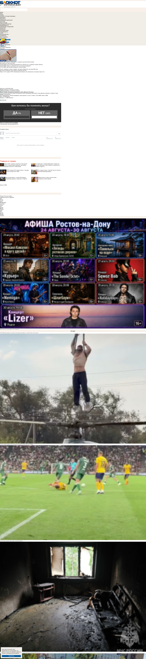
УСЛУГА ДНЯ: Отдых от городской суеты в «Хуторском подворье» (15, 65)
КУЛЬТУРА (2, 21)
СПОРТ (1, 33)
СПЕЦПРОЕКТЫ (4, 31)
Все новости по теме (5, 63)
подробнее (11, 197)
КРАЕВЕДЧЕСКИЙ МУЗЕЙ (6, 20)
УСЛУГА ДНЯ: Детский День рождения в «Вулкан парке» (13, 67)
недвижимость (15, 124)
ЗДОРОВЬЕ (3, 17)
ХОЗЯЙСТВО (3, 35)
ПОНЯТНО (11, 656)
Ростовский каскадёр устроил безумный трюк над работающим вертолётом (16, 444)
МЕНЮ (1, 12)
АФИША (2, 15)
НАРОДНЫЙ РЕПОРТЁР (5, 24)
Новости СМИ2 (3, 185)
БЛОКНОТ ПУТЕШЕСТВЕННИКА (7, 16)
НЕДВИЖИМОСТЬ (4, 25)
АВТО (1, 13)
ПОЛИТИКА (2, 29)
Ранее (13, 137)
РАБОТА (8, 39)
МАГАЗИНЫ (7, 44)
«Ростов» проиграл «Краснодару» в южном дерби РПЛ (12, 540)
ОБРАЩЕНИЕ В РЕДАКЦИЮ (6, 26)
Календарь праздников (5, 47)
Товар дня (2, 48)
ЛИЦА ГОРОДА (3, 22)
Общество (2, 88)
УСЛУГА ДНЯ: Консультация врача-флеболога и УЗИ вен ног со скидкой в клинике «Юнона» (21, 64)
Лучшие (8, 137)
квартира (2, 124)
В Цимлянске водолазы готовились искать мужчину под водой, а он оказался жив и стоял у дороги (20, 332)
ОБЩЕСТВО (3, 28)
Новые (1, 137)
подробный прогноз (4, 197)
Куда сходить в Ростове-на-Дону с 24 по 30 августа (9, 329)
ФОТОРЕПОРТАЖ (4, 34)
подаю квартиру (8, 124)
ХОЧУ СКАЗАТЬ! (4, 37)
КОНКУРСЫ (3, 18)
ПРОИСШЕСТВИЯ (4, 30)
